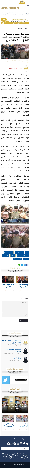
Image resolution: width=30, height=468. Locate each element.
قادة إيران (26, 258)
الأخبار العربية (9, 13)
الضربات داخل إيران (8, 252)
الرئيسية (25, 13)
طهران (12, 255)
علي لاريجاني (5, 255)
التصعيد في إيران (19, 252)
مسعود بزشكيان (17, 258)
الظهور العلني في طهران (22, 255)
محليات (18, 13)
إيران (27, 252)
